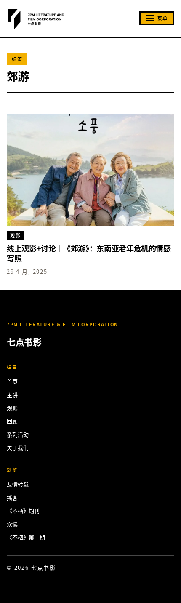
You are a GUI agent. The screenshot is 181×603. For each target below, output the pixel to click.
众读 (12, 524)
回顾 (12, 421)
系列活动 (18, 434)
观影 (12, 408)
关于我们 (18, 447)
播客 (12, 498)
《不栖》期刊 (23, 511)
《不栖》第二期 (26, 537)
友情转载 (18, 484)
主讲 (12, 395)
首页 (12, 381)
